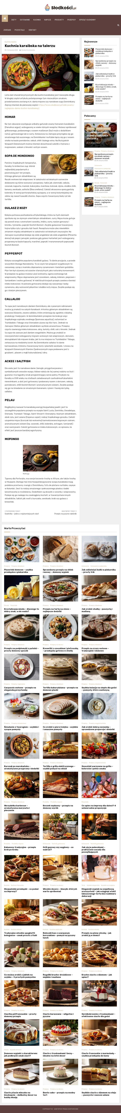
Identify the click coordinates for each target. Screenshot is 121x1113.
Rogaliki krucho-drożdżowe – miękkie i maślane (58, 976)
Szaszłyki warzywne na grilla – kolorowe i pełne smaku (97, 767)
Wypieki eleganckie (93, 885)
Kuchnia (37, 20)
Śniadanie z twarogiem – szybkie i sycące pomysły (21, 728)
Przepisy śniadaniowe (18, 723)
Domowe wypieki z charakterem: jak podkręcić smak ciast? (20, 1054)
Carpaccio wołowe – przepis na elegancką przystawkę (20, 688)
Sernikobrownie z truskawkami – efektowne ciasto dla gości (98, 1015)
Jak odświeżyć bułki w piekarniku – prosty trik (105, 75)
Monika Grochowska (28, 50)
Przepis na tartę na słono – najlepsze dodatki (103, 98)
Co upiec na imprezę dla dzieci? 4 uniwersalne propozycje (99, 806)
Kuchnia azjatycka (56, 929)
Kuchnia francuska (17, 885)
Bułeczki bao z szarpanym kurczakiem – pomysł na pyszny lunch (59, 935)
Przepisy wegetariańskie (97, 723)
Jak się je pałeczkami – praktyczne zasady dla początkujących (93, 849)
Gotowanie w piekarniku (103, 168)
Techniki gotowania (58, 844)
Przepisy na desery (56, 645)
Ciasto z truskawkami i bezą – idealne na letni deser (58, 1054)
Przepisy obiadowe (103, 128)
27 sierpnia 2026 (101, 206)
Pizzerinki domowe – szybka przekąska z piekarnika (104, 51)
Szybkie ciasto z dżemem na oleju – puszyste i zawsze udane (99, 1093)
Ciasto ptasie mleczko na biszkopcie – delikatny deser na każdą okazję (20, 1095)
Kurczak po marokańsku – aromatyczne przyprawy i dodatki (21, 767)
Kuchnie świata (10, 42)
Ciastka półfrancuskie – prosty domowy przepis (20, 1015)
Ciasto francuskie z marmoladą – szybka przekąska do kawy (99, 1054)
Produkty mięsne (56, 802)
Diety (13, 20)
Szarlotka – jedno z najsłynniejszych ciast (22, 514)
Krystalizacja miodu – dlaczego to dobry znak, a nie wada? (106, 87)
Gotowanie (25, 20)
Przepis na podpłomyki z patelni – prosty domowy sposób (21, 649)
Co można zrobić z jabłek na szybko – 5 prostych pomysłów (20, 976)
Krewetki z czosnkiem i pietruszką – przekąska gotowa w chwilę (60, 649)
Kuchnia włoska (16, 929)
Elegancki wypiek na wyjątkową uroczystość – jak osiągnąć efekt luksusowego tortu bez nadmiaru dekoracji (99, 892)
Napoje (47, 20)
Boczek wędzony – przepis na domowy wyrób (58, 806)
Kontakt (33, 30)
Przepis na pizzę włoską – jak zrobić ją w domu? (96, 934)
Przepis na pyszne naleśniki (65, 514)
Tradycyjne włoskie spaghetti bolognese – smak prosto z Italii (20, 934)
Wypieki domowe (15, 1050)
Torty (83, 885)
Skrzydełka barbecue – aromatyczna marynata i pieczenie (17, 808)
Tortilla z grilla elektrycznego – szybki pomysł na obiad (59, 767)
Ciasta (6, 1050)
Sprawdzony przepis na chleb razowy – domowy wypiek (105, 63)
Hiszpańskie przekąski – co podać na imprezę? (21, 890)
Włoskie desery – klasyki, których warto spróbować (60, 890)
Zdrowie (7, 30)
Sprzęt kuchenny (87, 20)
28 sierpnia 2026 (102, 160)
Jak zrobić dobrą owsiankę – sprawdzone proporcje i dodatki (98, 728)
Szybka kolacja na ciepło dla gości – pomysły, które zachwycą (99, 688)
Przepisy (71, 20)
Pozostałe (20, 30)
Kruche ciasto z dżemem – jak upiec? (97, 976)
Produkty (59, 20)
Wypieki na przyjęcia (108, 885)
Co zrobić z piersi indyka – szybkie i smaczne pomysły (60, 728)
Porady (97, 183)
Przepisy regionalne (18, 684)
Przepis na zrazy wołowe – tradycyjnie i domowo (95, 649)
